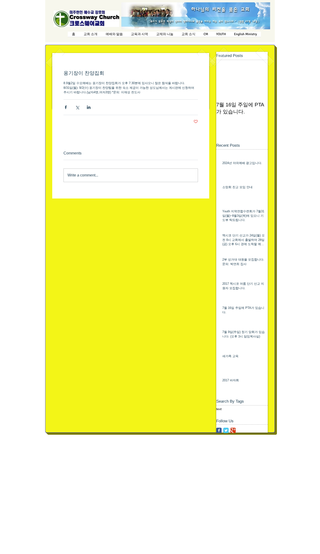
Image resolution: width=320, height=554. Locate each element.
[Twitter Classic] (226, 430)
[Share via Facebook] (65, 107)
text (219, 409)
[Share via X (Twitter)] (77, 107)
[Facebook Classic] (219, 430)
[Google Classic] (233, 430)
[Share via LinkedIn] (88, 107)
